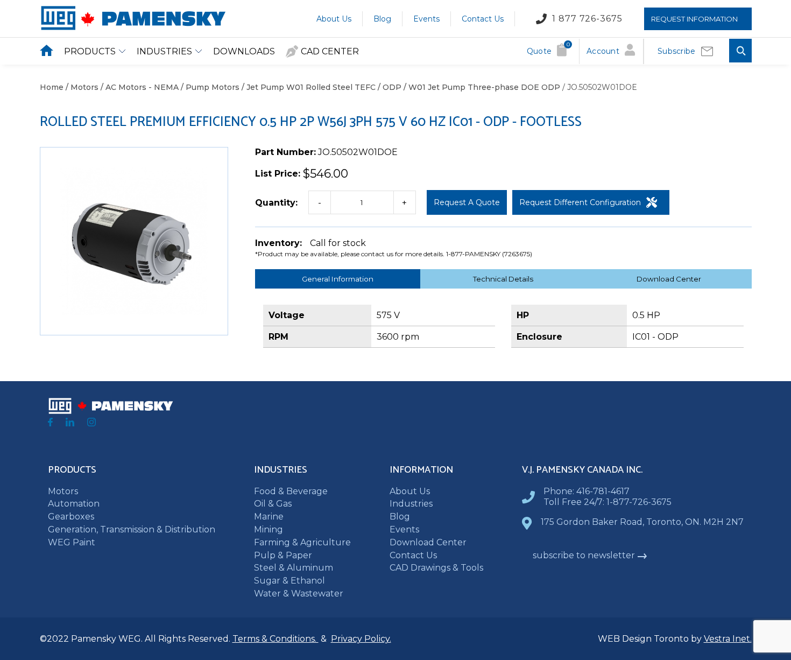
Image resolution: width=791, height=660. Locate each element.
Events (426, 18)
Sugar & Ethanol (289, 580)
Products (90, 51)
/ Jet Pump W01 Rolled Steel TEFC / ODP (320, 87)
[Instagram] (91, 423)
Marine (269, 516)
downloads (244, 51)
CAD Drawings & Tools (436, 568)
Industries (164, 51)
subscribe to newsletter (584, 555)
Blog (382, 18)
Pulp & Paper (283, 555)
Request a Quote (467, 202)
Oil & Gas (273, 503)
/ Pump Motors (209, 87)
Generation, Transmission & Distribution (131, 529)
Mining (268, 529)
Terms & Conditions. (275, 639)
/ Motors (80, 87)
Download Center (669, 279)
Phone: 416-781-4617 (586, 491)
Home (51, 87)
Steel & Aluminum (293, 568)
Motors (63, 491)
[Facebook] (50, 423)
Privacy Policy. (361, 639)
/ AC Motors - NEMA (138, 87)
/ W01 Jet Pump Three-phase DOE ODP (480, 87)
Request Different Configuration (580, 202)
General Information (337, 279)
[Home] (132, 28)
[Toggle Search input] (740, 51)
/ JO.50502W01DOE (598, 87)
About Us (333, 18)
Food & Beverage (291, 491)
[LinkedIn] (70, 423)
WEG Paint (71, 542)
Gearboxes (71, 516)
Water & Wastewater (298, 593)
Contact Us (483, 18)
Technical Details (503, 279)
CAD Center (330, 51)
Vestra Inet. (728, 639)
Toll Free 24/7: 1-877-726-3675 (607, 502)
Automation (74, 503)
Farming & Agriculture (302, 542)
